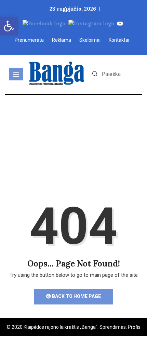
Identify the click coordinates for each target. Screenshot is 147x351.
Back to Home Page (76, 296)
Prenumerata (29, 40)
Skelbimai (90, 40)
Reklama (61, 40)
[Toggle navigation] (16, 74)
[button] (9, 26)
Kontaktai (119, 40)
